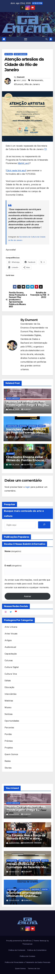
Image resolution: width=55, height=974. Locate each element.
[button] (47, 39)
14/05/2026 (14, 843)
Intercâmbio (10, 694)
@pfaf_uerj (23, 163)
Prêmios (9, 741)
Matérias (9, 700)
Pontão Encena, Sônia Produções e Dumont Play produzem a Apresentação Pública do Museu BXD (18, 300)
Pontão (42, 426)
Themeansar (27, 944)
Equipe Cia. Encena (33, 465)
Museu (8, 707)
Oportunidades (20, 54)
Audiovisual (10, 647)
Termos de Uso (34, 968)
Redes (8, 761)
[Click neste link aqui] (16, 170)
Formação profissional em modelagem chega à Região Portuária (27, 405)
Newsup (43, 941)
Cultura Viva (11, 674)
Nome (13, 551)
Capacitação (12, 426)
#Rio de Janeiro (32, 84)
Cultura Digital (12, 667)
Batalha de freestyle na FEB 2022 (38, 295)
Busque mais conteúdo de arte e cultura (24, 513)
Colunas (9, 660)
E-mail (13, 565)
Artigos (8, 640)
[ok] (44, 524)
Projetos (9, 747)
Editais (8, 680)
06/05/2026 (14, 872)
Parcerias (32, 426)
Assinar (27, 596)
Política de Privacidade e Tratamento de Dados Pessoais (27, 962)
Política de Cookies (27, 956)
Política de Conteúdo (17, 950)
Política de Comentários (36, 950)
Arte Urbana (11, 627)
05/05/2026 (14, 900)
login (27, 487)
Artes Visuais (11, 633)
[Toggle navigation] (26, 39)
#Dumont (18, 84)
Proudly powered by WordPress (19, 941)
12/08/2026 (14, 814)
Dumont (21, 77)
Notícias (8, 54)
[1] (45, 149)
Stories (8, 767)
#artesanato (37, 80)
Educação (9, 687)
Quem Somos (11, 754)
